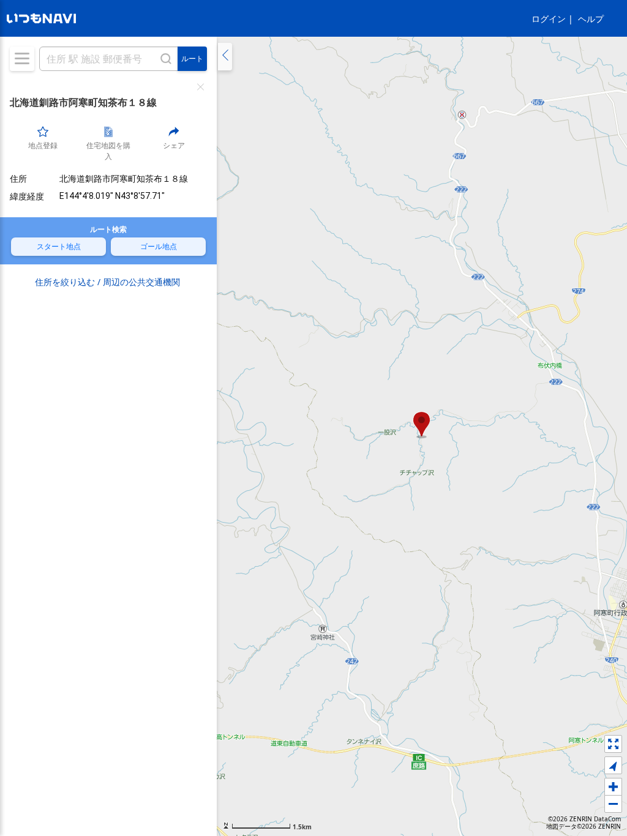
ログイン (548, 18)
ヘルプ (591, 18)
